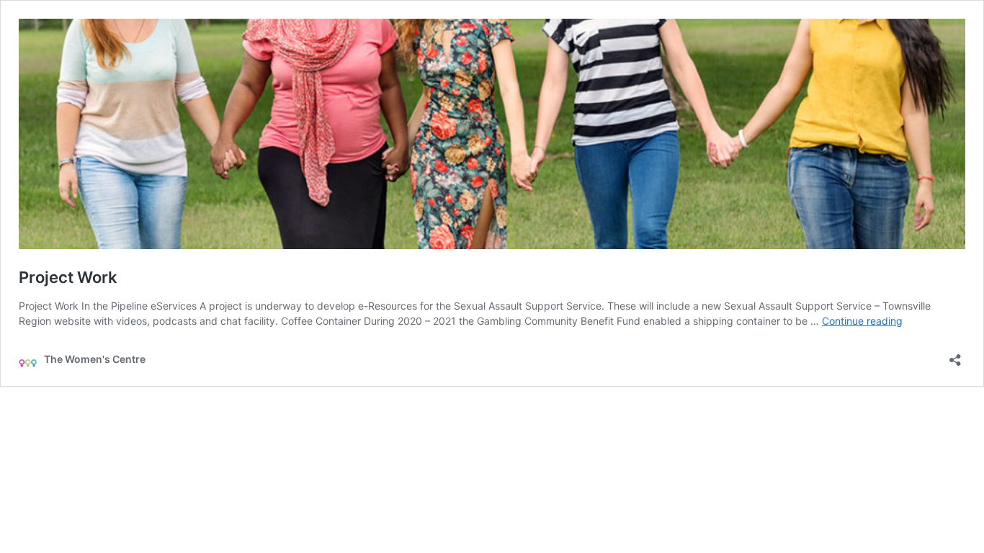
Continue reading (862, 321)
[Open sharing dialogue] (955, 355)
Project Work (68, 277)
